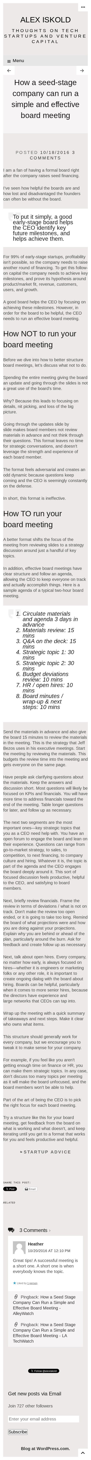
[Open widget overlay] (83, 7)
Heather (36, 1244)
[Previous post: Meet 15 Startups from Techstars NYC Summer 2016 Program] (9, 70)
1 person (32, 1283)
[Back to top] (83, 1453)
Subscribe (17, 1432)
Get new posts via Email (34, 1393)
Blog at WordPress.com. (45, 1448)
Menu (18, 60)
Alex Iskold (45, 19)
